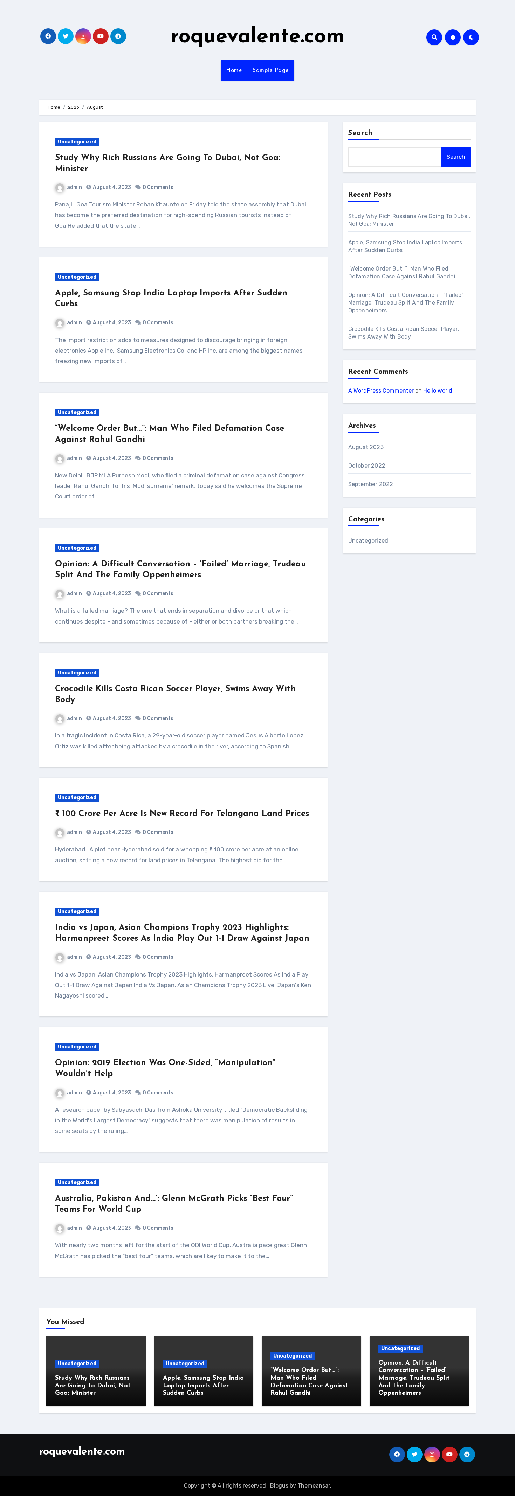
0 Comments (158, 187)
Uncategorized (77, 142)
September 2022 (370, 484)
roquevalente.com (257, 37)
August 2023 (366, 447)
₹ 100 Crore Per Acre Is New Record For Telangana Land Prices (182, 814)
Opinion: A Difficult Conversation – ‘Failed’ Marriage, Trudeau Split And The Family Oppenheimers (406, 303)
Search (360, 133)
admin (74, 187)
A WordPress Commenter (381, 390)
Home (234, 70)
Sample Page (271, 70)
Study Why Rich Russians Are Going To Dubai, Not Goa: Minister (93, 1385)
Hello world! (438, 390)
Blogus (279, 1485)
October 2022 (366, 465)
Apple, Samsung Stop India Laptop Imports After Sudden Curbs (203, 1385)
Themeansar (313, 1485)
